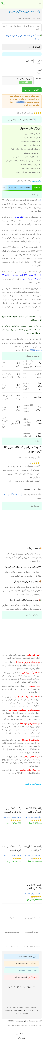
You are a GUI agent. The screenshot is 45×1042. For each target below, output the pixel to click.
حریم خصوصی (22, 1010)
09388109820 (20, 102)
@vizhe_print (21, 977)
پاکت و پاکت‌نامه (30, 18)
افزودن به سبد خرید (31, 90)
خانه (38, 18)
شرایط (13, 1010)
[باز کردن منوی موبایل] (40, 4)
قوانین (26, 1025)
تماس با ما (32, 1025)
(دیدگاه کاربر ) (23, 113)
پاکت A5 (19, 18)
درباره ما (38, 1025)
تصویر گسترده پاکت (24, 79)
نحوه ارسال (11, 1025)
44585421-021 (25, 957)
